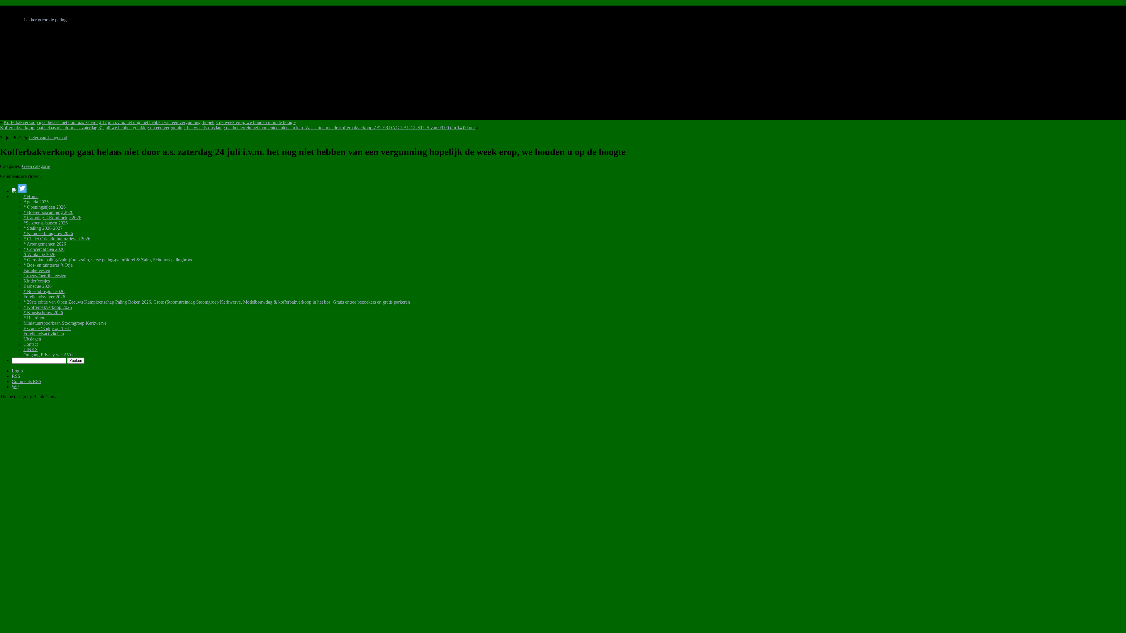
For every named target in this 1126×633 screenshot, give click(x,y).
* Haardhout (35, 317)
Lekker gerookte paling (45, 19)
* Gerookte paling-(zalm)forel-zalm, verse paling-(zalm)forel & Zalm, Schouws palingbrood (108, 259)
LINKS (30, 349)
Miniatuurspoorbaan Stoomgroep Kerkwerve (64, 323)
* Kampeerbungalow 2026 (48, 233)
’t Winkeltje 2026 (39, 254)
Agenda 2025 (36, 201)
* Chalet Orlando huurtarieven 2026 (56, 238)
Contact (30, 344)
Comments (26, 381)
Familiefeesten (36, 270)
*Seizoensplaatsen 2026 (45, 222)
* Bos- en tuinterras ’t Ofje (48, 265)
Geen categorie (36, 166)
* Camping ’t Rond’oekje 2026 (52, 217)
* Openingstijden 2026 (44, 207)
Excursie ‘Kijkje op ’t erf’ (47, 328)
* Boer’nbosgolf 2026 (44, 291)
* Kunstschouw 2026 (43, 312)
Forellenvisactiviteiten (43, 333)
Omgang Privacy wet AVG (48, 354)
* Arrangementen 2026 (44, 243)
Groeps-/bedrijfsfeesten (44, 275)
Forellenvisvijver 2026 (44, 296)
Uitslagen (32, 338)
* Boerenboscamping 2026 (48, 212)
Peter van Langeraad (48, 137)
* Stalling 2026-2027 (42, 228)
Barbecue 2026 (37, 286)
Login (17, 370)
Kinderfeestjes (36, 280)
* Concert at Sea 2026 (44, 249)
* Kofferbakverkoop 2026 (47, 307)
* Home (30, 196)
